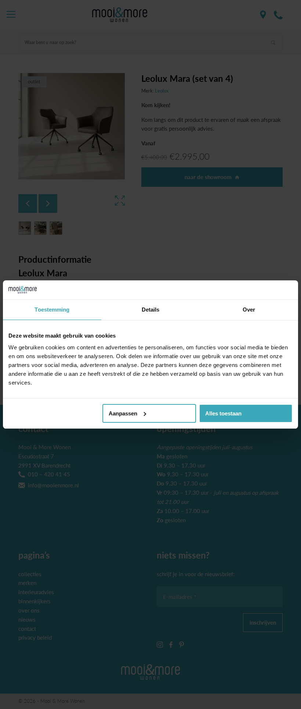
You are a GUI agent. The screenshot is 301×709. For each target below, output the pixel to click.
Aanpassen (123, 413)
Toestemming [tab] (52, 309)
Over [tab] (249, 309)
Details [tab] (151, 309)
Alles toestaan (223, 413)
